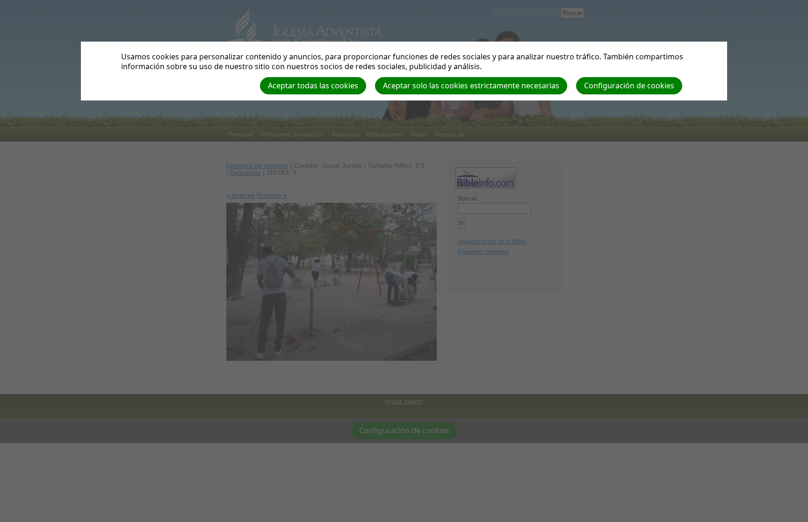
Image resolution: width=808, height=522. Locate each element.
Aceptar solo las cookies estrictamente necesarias (471, 85)
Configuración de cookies (629, 85)
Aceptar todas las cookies (313, 85)
